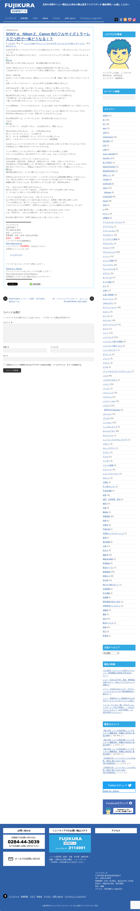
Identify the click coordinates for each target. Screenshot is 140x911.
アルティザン (108, 243)
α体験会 (106, 218)
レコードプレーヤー (111, 474)
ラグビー (106, 452)
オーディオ (107, 278)
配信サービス (108, 623)
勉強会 (105, 512)
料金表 (45, 18)
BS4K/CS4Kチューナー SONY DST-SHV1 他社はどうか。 (25, 300)
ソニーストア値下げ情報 (112, 341)
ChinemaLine (108, 137)
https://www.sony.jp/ (14, 243)
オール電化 (107, 282)
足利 (104, 619)
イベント (106, 256)
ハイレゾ (106, 384)
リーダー (106, 461)
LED (104, 145)
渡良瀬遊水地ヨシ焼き (112, 602)
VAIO (105, 188)
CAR (105, 133)
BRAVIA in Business (112, 410)
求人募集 (106, 593)
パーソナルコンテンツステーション (117, 371)
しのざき (11, 43)
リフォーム (107, 470)
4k (104, 120)
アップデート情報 (110, 239)
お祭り (105, 290)
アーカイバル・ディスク (112, 222)
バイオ (105, 376)
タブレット (107, 354)
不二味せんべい (109, 486)
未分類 (105, 580)
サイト (5, 356)
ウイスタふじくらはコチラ (90, 18)
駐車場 (105, 636)
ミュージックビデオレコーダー (115, 440)
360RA (105, 116)
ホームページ (108, 435)
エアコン (106, 273)
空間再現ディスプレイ (112, 606)
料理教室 (106, 563)
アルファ (106, 248)
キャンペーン (108, 299)
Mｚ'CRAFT (107, 163)
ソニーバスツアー (110, 350)
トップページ (10, 18)
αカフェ (106, 214)
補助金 (105, 610)
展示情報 (106, 542)
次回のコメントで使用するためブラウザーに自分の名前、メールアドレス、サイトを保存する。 (44, 365)
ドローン (106, 363)
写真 (104, 508)
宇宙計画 (106, 529)
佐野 (104, 495)
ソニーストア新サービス (112, 346)
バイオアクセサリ (110, 380)
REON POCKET (109, 167)
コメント (8, 322)
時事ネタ (106, 576)
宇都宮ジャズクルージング (113, 533)
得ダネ (105, 550)
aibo (104, 128)
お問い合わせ (70, 18)
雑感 (104, 627)
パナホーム (107, 397)
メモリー (106, 444)
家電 (104, 538)
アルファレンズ (109, 252)
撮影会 (105, 555)
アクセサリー (108, 235)
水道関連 (106, 589)
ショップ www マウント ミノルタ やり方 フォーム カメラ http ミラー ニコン (54, 43)
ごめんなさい (108, 303)
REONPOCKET (109, 171)
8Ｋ (104, 124)
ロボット (106, 478)
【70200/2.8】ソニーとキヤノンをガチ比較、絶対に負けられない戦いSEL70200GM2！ (119, 760)
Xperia (105, 201)
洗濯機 (105, 597)
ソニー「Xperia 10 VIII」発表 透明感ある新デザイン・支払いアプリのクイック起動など (119, 682)
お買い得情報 (108, 295)
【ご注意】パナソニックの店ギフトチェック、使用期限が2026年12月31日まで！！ (119, 672)
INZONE (106, 141)
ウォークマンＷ (109, 269)
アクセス (56, 18)
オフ (104, 286)
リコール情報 (108, 465)
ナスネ (105, 367)
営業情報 (106, 516)
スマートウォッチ (110, 325)
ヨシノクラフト (109, 448)
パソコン (106, 388)
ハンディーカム (109, 401)
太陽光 (105, 525)
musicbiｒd (107, 158)
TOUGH (106, 180)
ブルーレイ (107, 414)
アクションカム (109, 231)
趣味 (104, 614)
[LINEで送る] (35, 284)
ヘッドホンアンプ (110, 427)
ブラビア (106, 406)
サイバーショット (110, 307)
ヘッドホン (107, 423)
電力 (104, 631)
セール (105, 329)
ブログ (35, 18)
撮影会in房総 (108, 559)
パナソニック (108, 393)
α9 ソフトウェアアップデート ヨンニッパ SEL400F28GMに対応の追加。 (72, 300)
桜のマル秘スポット (111, 585)
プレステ (106, 418)
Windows (107, 192)
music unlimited (109, 154)
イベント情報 (108, 261)
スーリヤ (106, 316)
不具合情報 (107, 491)
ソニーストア (108, 337)
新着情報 (24, 18)
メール (54, 347)
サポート (106, 312)
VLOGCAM (107, 197)
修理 (104, 504)
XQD (105, 205)
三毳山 (105, 482)
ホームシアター (109, 431)
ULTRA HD (107, 184)
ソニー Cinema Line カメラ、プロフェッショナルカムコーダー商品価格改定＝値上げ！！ (119, 691)
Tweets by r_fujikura (14, 269)
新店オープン (108, 568)
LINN (105, 150)
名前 (6, 347)
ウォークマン (108, 265)
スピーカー (107, 320)
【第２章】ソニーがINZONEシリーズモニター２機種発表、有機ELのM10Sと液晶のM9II (119, 733)
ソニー (105, 333)
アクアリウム (108, 226)
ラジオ (105, 457)
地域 (104, 521)
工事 (104, 546)
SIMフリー (107, 175)
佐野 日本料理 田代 (112, 499)
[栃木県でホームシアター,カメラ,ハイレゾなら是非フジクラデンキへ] (19, 11)
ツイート (106, 359)
